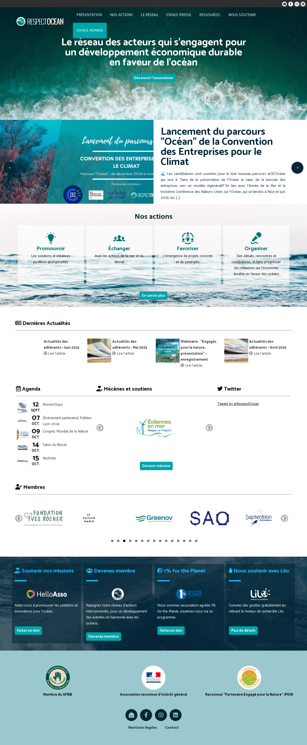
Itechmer (49, 458)
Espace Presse (178, 15)
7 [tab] (148, 541)
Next (209, 427)
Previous (99, 427)
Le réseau (149, 15)
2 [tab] (118, 541)
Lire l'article (56, 354)
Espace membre (90, 31)
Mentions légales (142, 728)
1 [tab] (112, 541)
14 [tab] (190, 541)
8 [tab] (154, 541)
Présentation (89, 15)
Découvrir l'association (153, 78)
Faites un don (28, 631)
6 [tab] (142, 541)
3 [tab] (124, 541)
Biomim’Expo (53, 405)
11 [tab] (172, 541)
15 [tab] (196, 541)
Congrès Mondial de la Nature (65, 431)
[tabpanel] (43, 518)
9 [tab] (160, 541)
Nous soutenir (242, 15)
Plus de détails (243, 631)
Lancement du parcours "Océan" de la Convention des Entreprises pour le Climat (217, 147)
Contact (172, 728)
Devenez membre (104, 637)
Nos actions (121, 15)
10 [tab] (166, 541)
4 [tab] (130, 541)
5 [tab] (136, 541)
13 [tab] (184, 541)
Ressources (209, 15)
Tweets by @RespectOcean (238, 404)
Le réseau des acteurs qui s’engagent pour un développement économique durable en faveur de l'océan (153, 52)
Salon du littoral (54, 445)
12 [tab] (178, 541)
